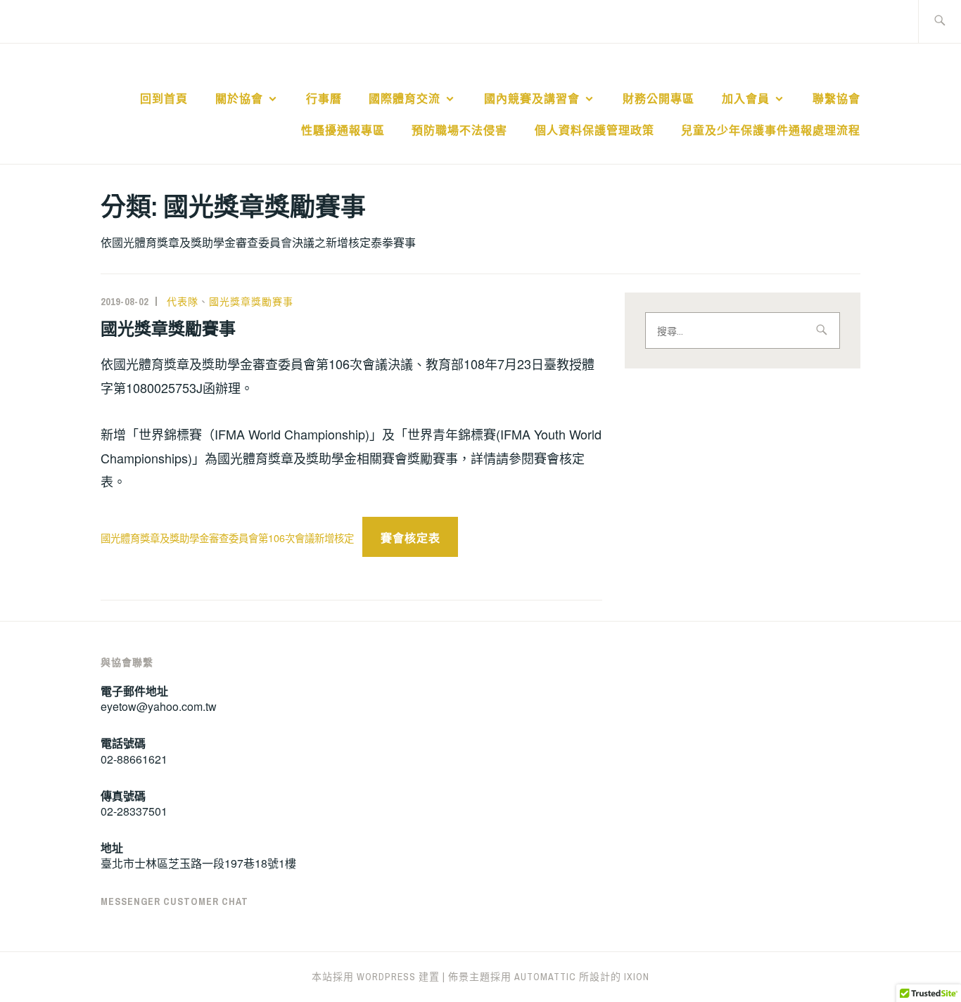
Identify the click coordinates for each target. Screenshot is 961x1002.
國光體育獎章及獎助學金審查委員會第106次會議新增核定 (227, 537)
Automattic (545, 976)
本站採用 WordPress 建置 (376, 976)
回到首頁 (164, 98)
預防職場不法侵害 (459, 130)
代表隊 (182, 301)
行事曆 (324, 98)
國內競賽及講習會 (532, 98)
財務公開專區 (658, 98)
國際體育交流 (404, 98)
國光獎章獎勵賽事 (251, 301)
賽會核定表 (410, 537)
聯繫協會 (836, 98)
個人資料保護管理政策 (594, 130)
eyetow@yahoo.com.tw (159, 706)
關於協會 (239, 98)
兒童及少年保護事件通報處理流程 (770, 130)
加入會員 (746, 98)
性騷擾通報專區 (343, 130)
